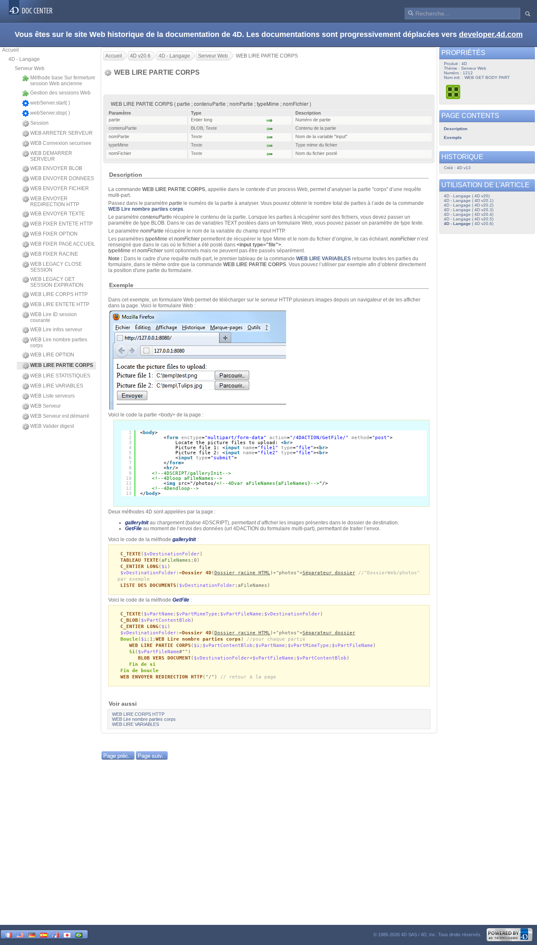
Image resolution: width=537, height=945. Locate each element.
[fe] (55, 934)
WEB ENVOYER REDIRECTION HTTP (54, 201)
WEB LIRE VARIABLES (56, 386)
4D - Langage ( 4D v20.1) (468, 200)
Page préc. (116, 755)
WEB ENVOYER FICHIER (59, 188)
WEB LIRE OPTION (52, 355)
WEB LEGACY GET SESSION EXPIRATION (56, 282)
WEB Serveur (45, 406)
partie (175, 203)
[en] (20, 934)
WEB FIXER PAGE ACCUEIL (62, 244)
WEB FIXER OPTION (54, 234)
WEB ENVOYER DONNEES (62, 178)
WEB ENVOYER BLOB (56, 168)
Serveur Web (29, 68)
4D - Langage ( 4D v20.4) (468, 214)
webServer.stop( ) (50, 113)
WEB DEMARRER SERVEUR (51, 156)
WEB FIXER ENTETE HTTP (61, 224)
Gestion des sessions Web (60, 93)
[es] (43, 934)
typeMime (156, 239)
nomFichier (187, 239)
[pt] (78, 934)
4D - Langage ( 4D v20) (467, 196)
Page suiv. (150, 755)
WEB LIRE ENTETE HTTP (59, 304)
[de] (31, 934)
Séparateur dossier (328, 573)
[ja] (67, 934)
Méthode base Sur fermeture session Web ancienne (62, 80)
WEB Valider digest (52, 426)
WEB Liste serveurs (52, 396)
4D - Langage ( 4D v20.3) (468, 209)
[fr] (8, 934)
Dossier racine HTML (242, 573)
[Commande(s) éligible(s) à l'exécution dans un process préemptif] (453, 91)
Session (39, 123)
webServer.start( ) (50, 103)
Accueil (10, 50)
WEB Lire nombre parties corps (58, 342)
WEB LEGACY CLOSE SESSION (56, 267)
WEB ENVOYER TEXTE (57, 214)
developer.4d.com (491, 34)
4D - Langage (24, 59)
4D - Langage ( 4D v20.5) (468, 219)
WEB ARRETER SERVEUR (61, 133)
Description (455, 128)
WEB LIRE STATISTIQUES (60, 376)
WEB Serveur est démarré (59, 416)
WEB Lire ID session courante (53, 317)
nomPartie (152, 231)
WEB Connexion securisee (60, 143)
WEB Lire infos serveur (56, 329)
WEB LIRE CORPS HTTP (59, 294)
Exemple (453, 137)
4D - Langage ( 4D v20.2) (468, 205)
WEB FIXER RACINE (54, 254)
